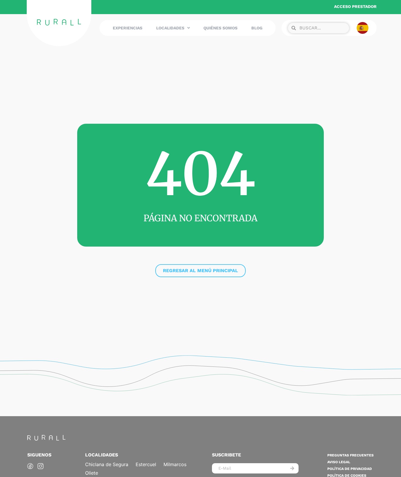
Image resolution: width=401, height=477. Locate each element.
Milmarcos (175, 464)
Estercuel (146, 464)
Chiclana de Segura (106, 464)
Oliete (91, 473)
